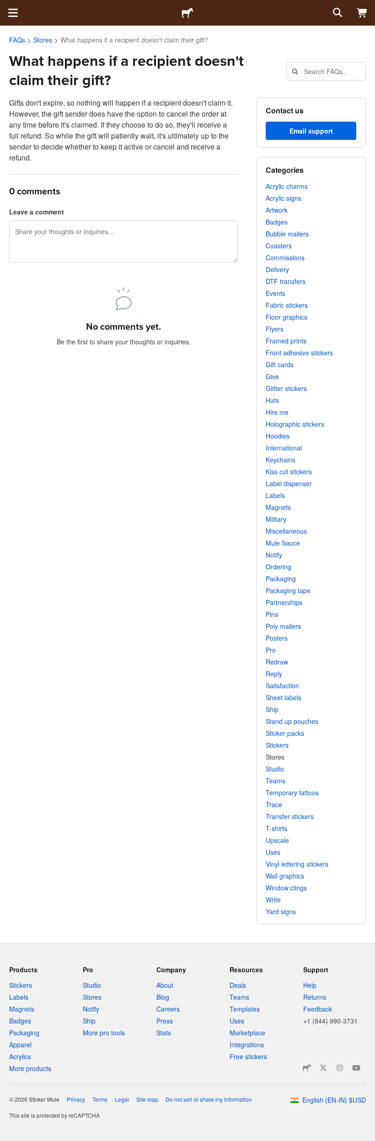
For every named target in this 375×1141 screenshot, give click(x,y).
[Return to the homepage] (187, 13)
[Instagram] (339, 1067)
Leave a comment (36, 211)
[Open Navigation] (13, 13)
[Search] (336, 13)
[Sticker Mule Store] (307, 1067)
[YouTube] (356, 1067)
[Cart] (362, 13)
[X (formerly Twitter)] (323, 1067)
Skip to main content (7, 7)
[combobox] (326, 71)
